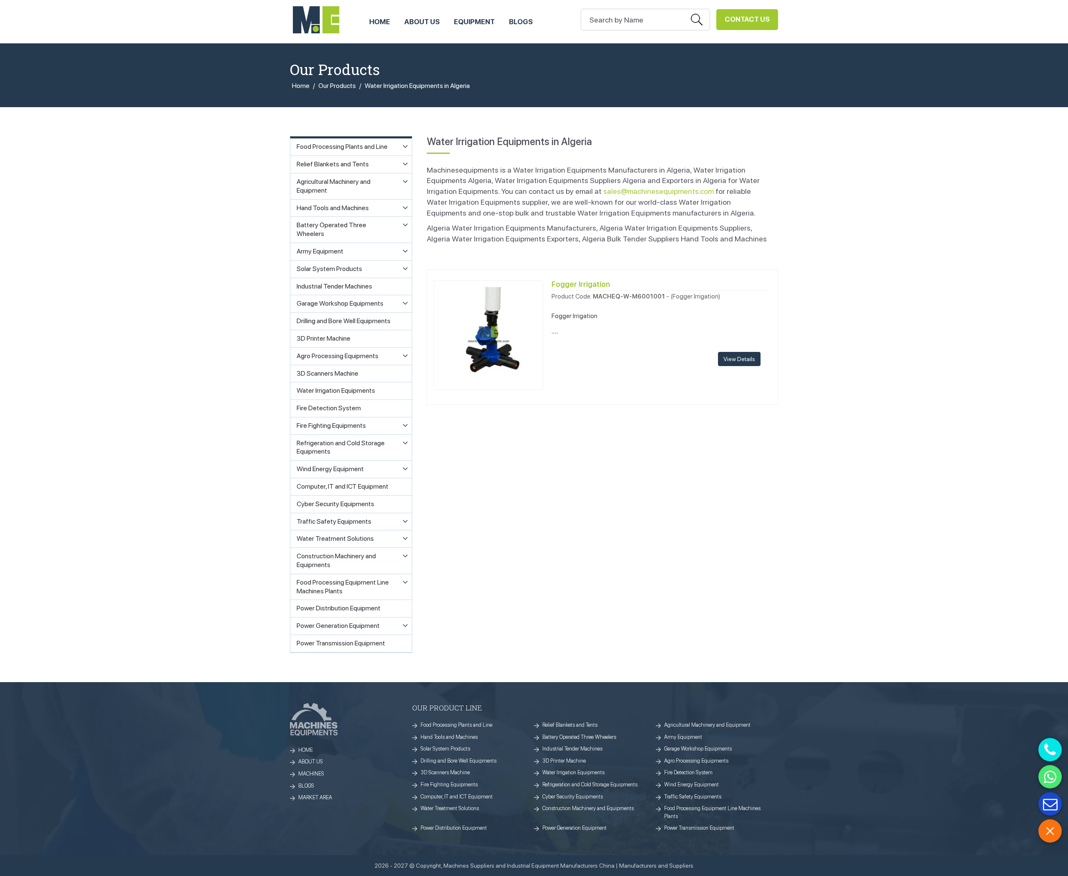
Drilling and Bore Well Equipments (458, 761)
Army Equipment (683, 737)
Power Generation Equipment (574, 828)
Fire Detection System (688, 772)
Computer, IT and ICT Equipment (457, 796)
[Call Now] (1050, 749)
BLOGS (306, 786)
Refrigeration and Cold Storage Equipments (589, 784)
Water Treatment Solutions (450, 808)
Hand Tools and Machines (449, 737)
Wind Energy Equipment (691, 784)
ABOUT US (422, 22)
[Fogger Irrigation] (488, 334)
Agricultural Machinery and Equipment (707, 725)
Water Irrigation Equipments (573, 772)
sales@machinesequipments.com (658, 191)
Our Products (337, 86)
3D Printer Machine (564, 761)
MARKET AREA (315, 797)
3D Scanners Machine (445, 772)
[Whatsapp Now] (1050, 776)
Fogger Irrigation (581, 284)
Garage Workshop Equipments (698, 748)
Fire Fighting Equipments (449, 784)
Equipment (474, 22)
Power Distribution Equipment (454, 828)
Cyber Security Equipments (572, 796)
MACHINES (311, 774)
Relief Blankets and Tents (569, 725)
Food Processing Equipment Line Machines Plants (712, 812)
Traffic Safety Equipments (692, 796)
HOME (379, 22)
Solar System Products (445, 748)
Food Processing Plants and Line (456, 725)
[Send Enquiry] (1050, 804)
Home (301, 86)
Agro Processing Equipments (696, 761)
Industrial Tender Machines (572, 748)
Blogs (521, 22)
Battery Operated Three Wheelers (579, 737)
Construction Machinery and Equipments (588, 808)
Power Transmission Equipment (699, 828)
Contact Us (747, 19)
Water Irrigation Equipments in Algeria (417, 86)
